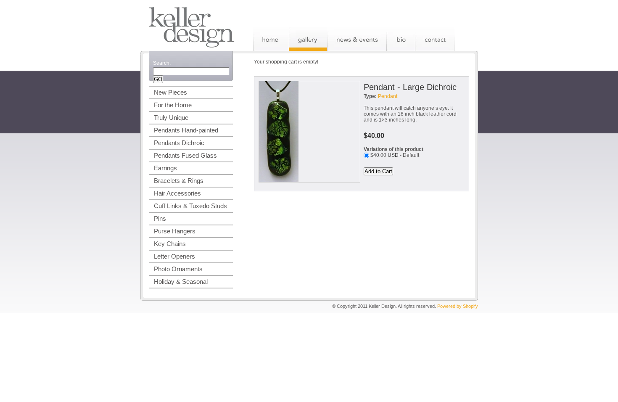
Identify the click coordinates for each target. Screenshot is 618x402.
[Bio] (400, 39)
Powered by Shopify (457, 306)
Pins (160, 218)
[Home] (271, 39)
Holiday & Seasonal (181, 281)
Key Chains (170, 243)
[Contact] (434, 39)
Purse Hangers (174, 231)
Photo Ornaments (178, 268)
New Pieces (170, 92)
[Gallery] (308, 39)
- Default (394, 155)
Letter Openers (174, 256)
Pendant (387, 96)
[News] (356, 39)
